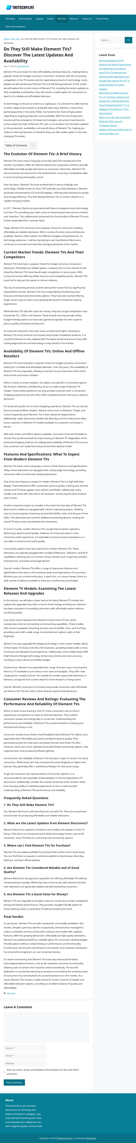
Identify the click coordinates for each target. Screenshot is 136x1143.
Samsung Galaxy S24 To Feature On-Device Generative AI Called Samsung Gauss (115, 64)
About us (74, 18)
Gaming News (25, 18)
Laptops (39, 18)
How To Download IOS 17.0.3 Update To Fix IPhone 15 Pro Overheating (114, 109)
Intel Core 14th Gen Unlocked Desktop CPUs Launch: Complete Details (114, 121)
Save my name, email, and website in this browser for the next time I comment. (43, 1071)
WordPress (91, 1138)
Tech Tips (62, 18)
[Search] (128, 40)
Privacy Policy (102, 18)
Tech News (10, 18)
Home (6, 39)
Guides (50, 18)
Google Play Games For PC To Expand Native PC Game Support (114, 84)
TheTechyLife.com (64, 1138)
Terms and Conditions (15, 26)
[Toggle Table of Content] (32, 145)
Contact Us (87, 18)
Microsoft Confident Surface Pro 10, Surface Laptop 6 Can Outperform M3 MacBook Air (114, 97)
